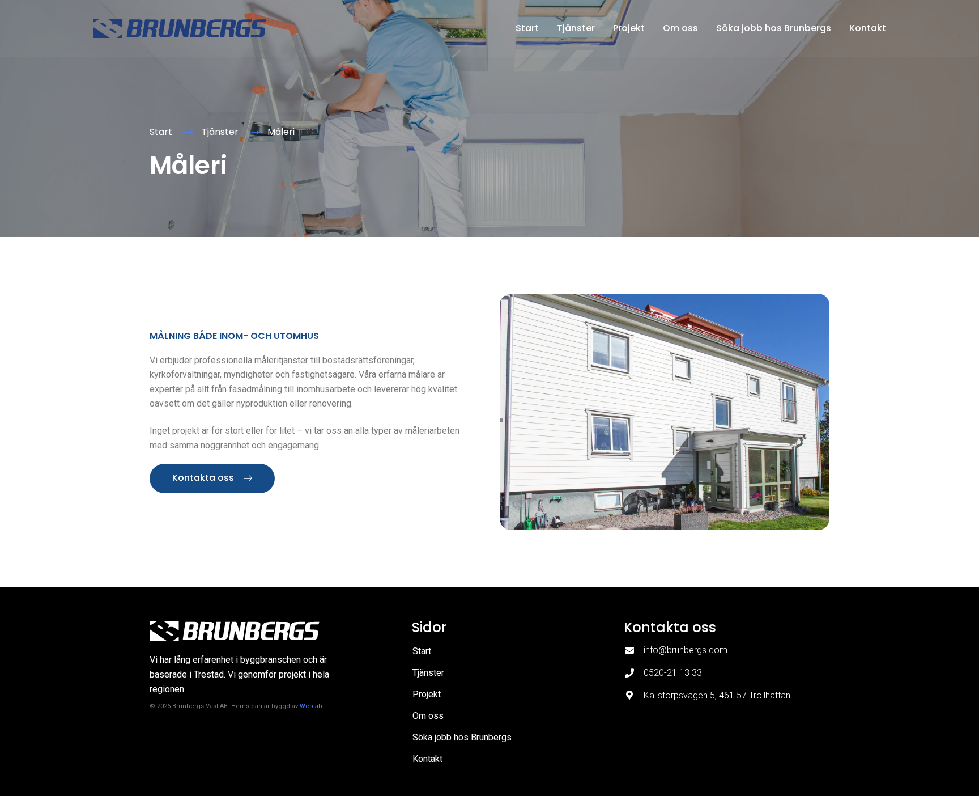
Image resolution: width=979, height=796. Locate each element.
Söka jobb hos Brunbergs (773, 28)
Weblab (311, 706)
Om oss (680, 28)
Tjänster (576, 28)
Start (527, 28)
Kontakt (867, 28)
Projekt (629, 28)
